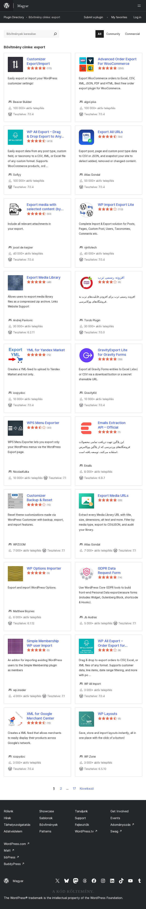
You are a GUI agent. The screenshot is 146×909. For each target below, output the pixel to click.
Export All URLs (110, 132)
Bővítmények (48, 825)
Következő (87, 788)
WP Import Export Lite (116, 205)
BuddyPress (14, 864)
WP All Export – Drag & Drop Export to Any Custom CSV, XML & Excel (44, 134)
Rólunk (8, 811)
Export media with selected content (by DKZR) (44, 207)
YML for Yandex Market (46, 350)
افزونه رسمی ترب (111, 277)
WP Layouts (107, 714)
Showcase (46, 811)
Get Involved (119, 811)
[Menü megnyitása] (140, 5)
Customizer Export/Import (38, 61)
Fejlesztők (82, 825)
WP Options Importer (44, 568)
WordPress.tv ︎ (86, 831)
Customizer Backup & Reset (39, 498)
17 (74, 788)
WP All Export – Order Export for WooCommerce (111, 643)
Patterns (45, 831)
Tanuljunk (81, 811)
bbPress (11, 857)
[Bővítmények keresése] (55, 34)
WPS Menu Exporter (43, 423)
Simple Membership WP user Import (43, 643)
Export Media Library (43, 277)
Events (115, 818)
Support (80, 818)
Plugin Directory (14, 17)
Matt (9, 850)
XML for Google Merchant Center (40, 716)
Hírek (7, 818)
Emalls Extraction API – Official (111, 425)
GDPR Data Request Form (109, 570)
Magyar (18, 881)
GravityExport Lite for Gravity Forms (112, 352)
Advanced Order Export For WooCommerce (117, 61)
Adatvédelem (13, 831)
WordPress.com (17, 844)
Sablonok (46, 818)
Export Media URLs (113, 496)
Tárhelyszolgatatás (17, 825)
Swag (116, 831)
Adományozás (122, 825)
